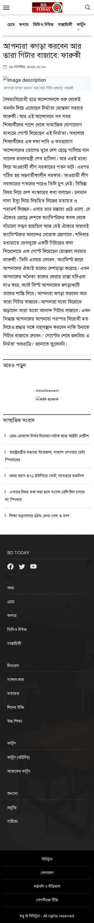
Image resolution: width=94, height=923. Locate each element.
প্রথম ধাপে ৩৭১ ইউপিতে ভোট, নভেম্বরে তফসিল (46, 476)
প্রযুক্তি (12, 807)
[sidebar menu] (6, 7)
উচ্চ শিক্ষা (14, 721)
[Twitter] (22, 566)
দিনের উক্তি (15, 707)
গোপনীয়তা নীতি (47, 900)
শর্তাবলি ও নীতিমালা (47, 886)
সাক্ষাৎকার (15, 679)
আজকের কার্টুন (18, 771)
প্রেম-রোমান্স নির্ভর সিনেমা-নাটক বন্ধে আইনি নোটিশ (49, 436)
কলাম (24, 24)
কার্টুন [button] (81, 24)
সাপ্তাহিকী (65, 24)
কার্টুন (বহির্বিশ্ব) (18, 757)
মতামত (13, 693)
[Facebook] (11, 566)
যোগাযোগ (47, 873)
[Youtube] (33, 566)
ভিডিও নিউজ (43, 24)
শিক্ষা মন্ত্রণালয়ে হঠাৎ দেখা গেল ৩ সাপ (39, 516)
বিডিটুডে (47, 859)
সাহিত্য (12, 821)
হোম (11, 24)
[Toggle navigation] (88, 7)
